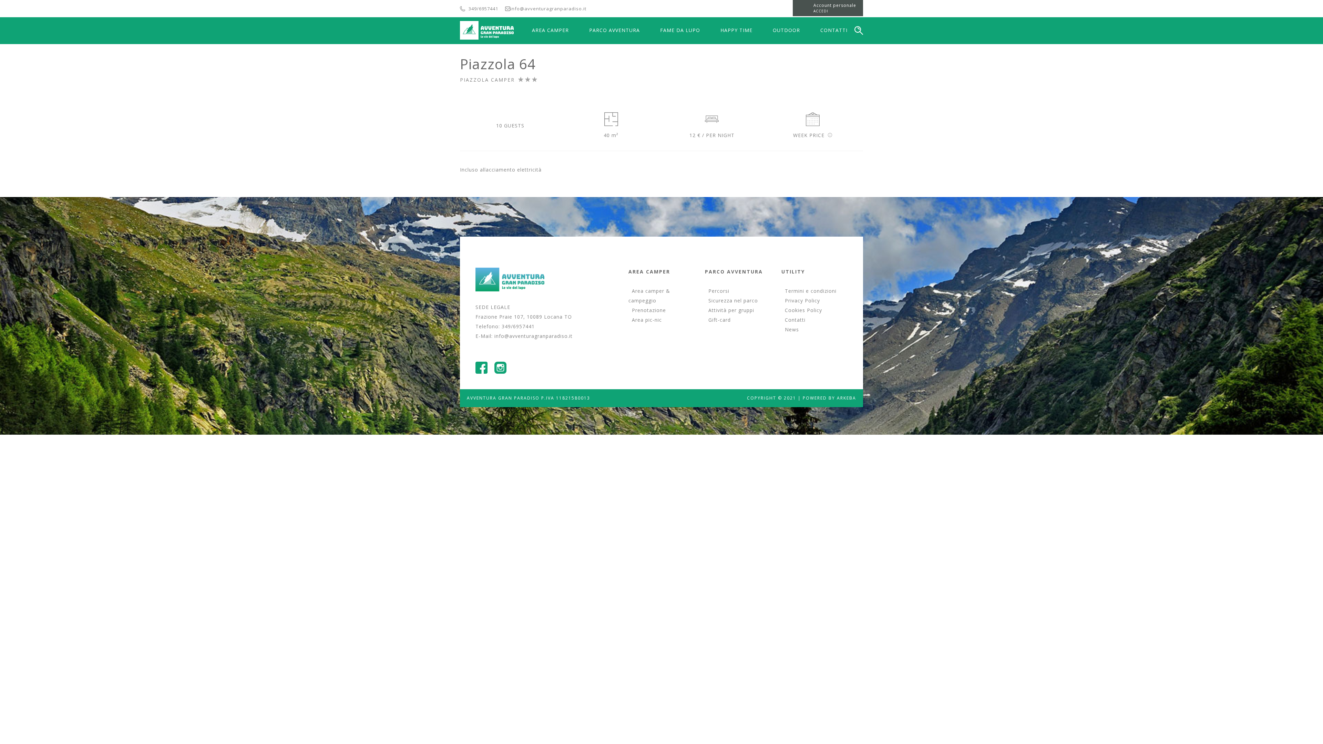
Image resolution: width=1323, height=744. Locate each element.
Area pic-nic (647, 320)
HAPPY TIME (736, 30)
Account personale (834, 5)
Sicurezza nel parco (733, 300)
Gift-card (719, 320)
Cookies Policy (803, 310)
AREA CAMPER (550, 30)
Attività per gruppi (731, 310)
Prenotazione (649, 310)
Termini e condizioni (811, 291)
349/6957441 (483, 9)
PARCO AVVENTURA (614, 30)
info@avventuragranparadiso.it (548, 9)
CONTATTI (834, 30)
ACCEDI (820, 11)
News (792, 329)
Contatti (795, 320)
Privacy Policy (802, 300)
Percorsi (718, 291)
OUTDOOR (786, 30)
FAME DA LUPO (680, 30)
